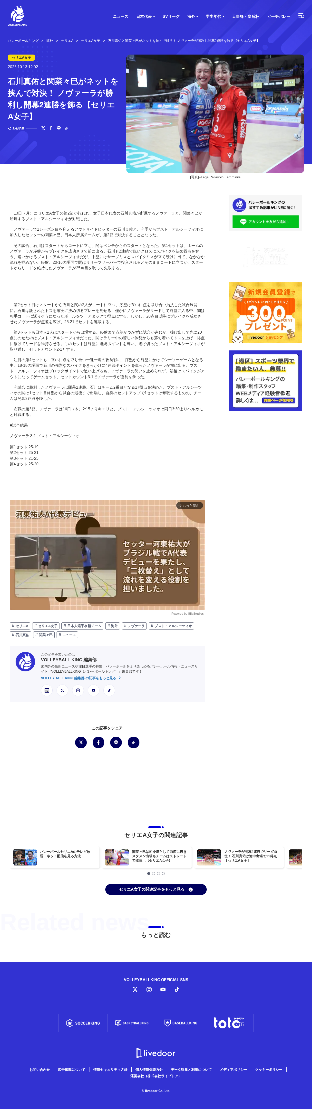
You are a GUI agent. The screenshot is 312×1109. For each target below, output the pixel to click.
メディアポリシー (233, 1069)
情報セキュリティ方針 (110, 1069)
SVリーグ (171, 16)
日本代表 (144, 16)
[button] (148, 873)
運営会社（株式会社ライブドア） (156, 1076)
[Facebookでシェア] (51, 128)
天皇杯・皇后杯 (245, 16)
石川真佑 (22, 635)
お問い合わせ (39, 1069)
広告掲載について (71, 1069)
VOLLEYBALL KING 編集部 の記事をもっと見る (79, 678)
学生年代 (213, 16)
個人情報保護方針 (149, 1069)
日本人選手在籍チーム (83, 626)
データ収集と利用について (191, 1069)
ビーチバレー (279, 16)
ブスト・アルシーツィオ (173, 626)
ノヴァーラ (136, 626)
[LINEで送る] (59, 128)
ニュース (120, 16)
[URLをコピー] (66, 128)
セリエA (21, 626)
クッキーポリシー (269, 1069)
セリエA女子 (47, 626)
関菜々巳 (45, 635)
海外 (191, 16)
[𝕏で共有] (43, 128)
